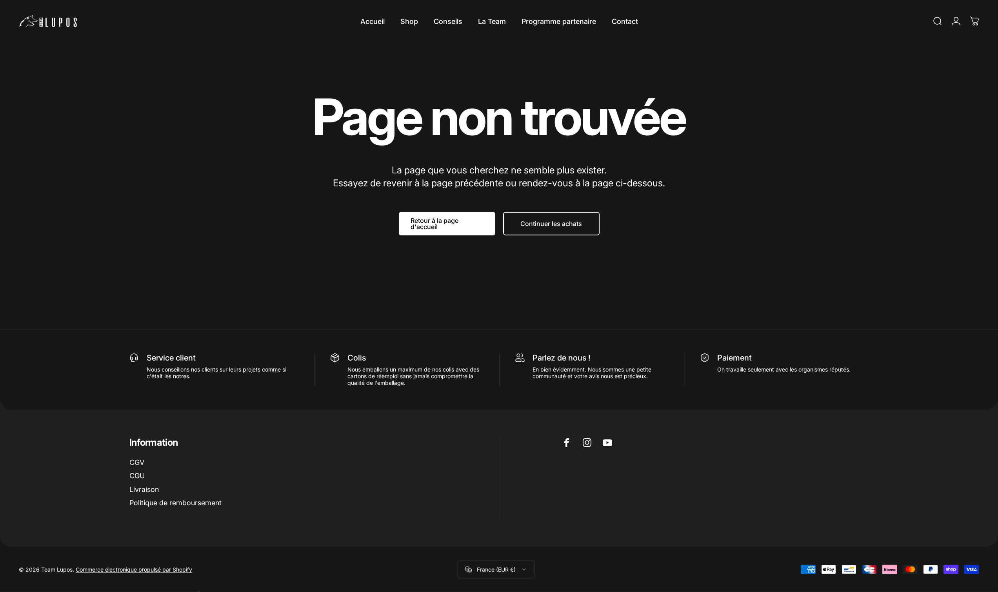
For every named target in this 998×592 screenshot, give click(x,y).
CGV (136, 462)
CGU (137, 476)
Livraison (144, 489)
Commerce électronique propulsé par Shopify (134, 569)
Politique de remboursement (175, 503)
